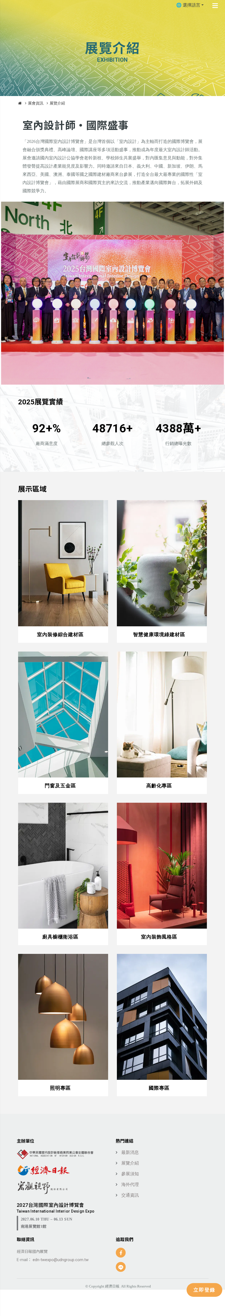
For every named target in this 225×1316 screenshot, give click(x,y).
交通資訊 (130, 1195)
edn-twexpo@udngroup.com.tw (60, 1260)
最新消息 (130, 1152)
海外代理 (130, 1184)
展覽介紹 (57, 103)
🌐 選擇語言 (188, 5)
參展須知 (130, 1173)
